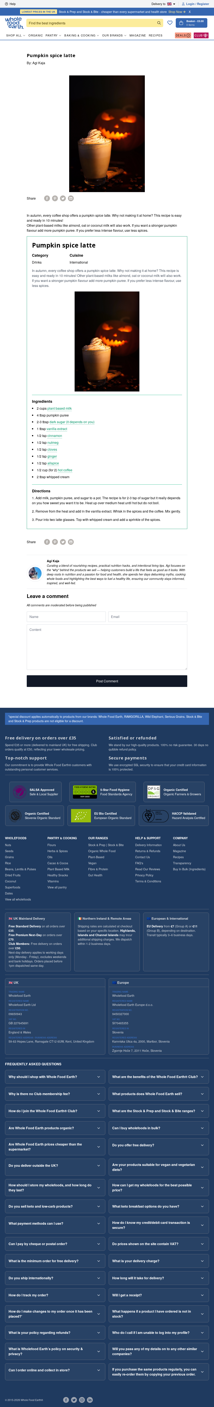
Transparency (182, 863)
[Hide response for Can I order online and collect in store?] (99, 1370)
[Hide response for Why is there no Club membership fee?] (99, 1094)
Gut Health (95, 875)
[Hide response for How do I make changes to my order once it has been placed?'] (99, 1314)
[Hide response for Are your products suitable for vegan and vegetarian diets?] (202, 1167)
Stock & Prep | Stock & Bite (106, 845)
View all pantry (57, 887)
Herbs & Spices (57, 851)
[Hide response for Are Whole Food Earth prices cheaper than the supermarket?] (99, 1146)
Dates (9, 893)
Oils (49, 857)
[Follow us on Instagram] (82, 1400)
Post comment (107, 681)
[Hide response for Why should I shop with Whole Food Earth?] (99, 1076)
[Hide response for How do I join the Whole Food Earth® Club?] (99, 1111)
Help (13, 4)
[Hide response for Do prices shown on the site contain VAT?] (202, 1244)
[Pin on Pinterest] (55, 198)
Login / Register (197, 4)
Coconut (10, 881)
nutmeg (53, 442)
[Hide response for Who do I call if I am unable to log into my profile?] (202, 1332)
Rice (8, 863)
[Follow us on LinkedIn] (90, 1400)
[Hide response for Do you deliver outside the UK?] (99, 1165)
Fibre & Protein (98, 869)
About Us (179, 845)
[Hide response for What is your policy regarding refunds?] (99, 1332)
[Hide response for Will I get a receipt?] (202, 1295)
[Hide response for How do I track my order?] (99, 1295)
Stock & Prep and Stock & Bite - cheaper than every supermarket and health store (102, 12)
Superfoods (12, 887)
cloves (52, 449)
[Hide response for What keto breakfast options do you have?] (202, 1206)
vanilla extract (57, 428)
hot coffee (65, 470)
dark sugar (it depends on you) (72, 421)
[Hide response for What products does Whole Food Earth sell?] (202, 1094)
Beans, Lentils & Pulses (20, 869)
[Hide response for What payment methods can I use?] (99, 1223)
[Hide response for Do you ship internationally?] (99, 1278)
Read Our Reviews (147, 869)
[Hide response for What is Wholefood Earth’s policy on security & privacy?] (99, 1351)
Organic (35, 35)
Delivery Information (148, 845)
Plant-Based (96, 857)
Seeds (9, 851)
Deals (181, 35)
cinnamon (54, 435)
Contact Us (142, 857)
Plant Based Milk (58, 869)
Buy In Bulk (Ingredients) (189, 869)
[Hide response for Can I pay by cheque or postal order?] (99, 1244)
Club (199, 35)
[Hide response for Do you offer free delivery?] (202, 1145)
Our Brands (112, 35)
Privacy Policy (144, 875)
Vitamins (53, 881)
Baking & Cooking (80, 35)
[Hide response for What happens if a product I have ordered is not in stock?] (202, 1314)
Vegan (92, 863)
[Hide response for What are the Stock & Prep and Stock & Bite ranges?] (202, 1111)
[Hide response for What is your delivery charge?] (202, 1261)
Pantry (52, 35)
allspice (53, 463)
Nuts (8, 845)
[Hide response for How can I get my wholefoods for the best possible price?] (202, 1187)
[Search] (159, 23)
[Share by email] (71, 198)
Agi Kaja (38, 62)
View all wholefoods (18, 899)
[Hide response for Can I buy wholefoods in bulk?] (202, 1128)
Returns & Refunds (147, 851)
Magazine (138, 35)
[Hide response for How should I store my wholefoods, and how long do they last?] (99, 1187)
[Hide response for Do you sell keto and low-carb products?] (99, 1206)
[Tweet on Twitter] (63, 198)
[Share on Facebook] (47, 198)
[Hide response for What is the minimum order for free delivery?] (99, 1261)
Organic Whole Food (102, 851)
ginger (52, 456)
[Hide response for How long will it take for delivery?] (202, 1278)
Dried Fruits (12, 875)
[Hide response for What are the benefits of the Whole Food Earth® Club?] (202, 1076)
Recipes (156, 35)
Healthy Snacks (57, 875)
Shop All (14, 35)
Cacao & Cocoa (57, 863)
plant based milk (59, 408)
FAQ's (139, 863)
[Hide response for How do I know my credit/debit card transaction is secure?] (202, 1225)
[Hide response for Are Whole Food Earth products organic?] (99, 1128)
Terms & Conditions (148, 881)
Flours (51, 845)
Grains (9, 857)
